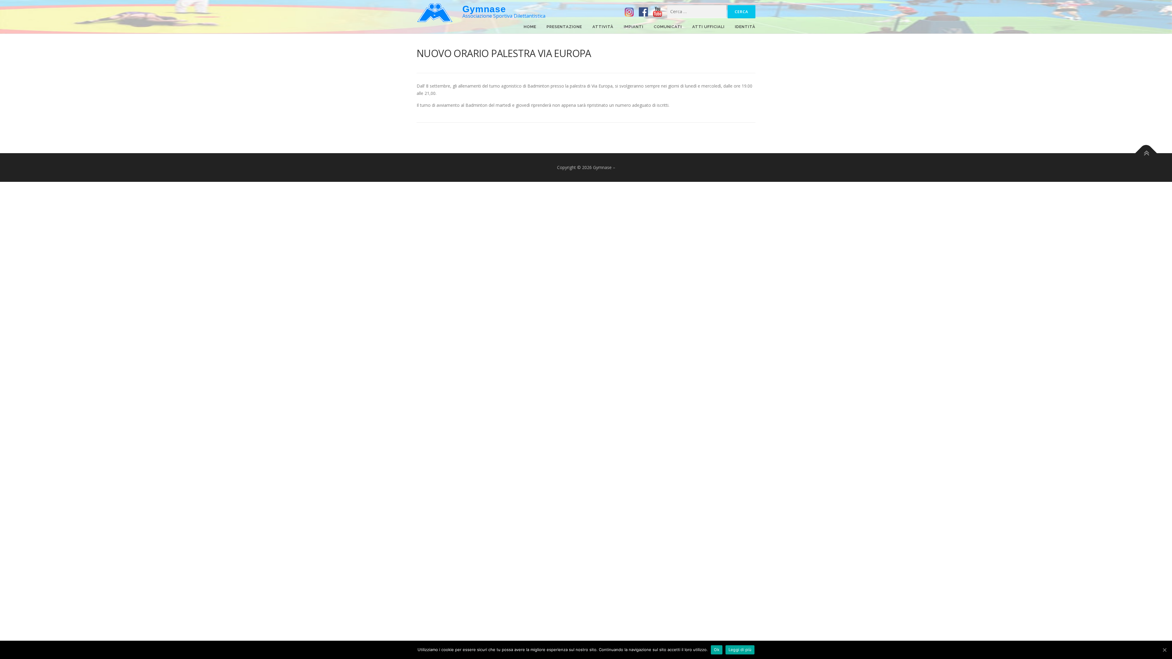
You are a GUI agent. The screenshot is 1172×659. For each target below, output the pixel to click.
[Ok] (1164, 650)
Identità (745, 27)
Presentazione (564, 27)
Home (530, 27)
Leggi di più (740, 649)
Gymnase (484, 9)
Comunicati (668, 27)
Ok (716, 649)
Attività (602, 27)
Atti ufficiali (708, 27)
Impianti (633, 27)
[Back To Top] (1146, 153)
